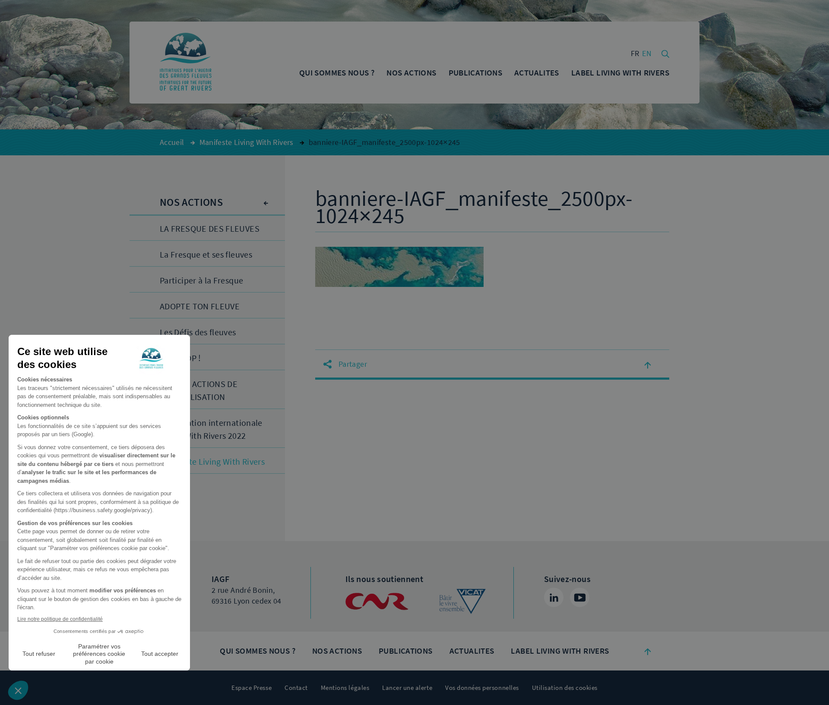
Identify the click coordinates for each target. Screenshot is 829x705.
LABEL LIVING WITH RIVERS (560, 650)
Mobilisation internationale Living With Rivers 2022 (211, 429)
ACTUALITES (471, 650)
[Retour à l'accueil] (186, 63)
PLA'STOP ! (180, 358)
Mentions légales (345, 687)
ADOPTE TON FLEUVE (200, 306)
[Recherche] (665, 53)
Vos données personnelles (482, 687)
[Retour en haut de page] (647, 364)
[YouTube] (579, 597)
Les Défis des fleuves (198, 332)
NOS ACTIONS (337, 650)
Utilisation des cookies (565, 687)
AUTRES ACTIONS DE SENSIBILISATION (198, 390)
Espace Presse (251, 687)
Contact (296, 687)
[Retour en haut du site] (647, 651)
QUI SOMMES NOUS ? (257, 650)
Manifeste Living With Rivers (212, 462)
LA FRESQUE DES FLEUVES (209, 229)
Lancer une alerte (407, 687)
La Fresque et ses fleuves (206, 255)
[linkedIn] (553, 597)
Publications (406, 650)
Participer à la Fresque (201, 280)
